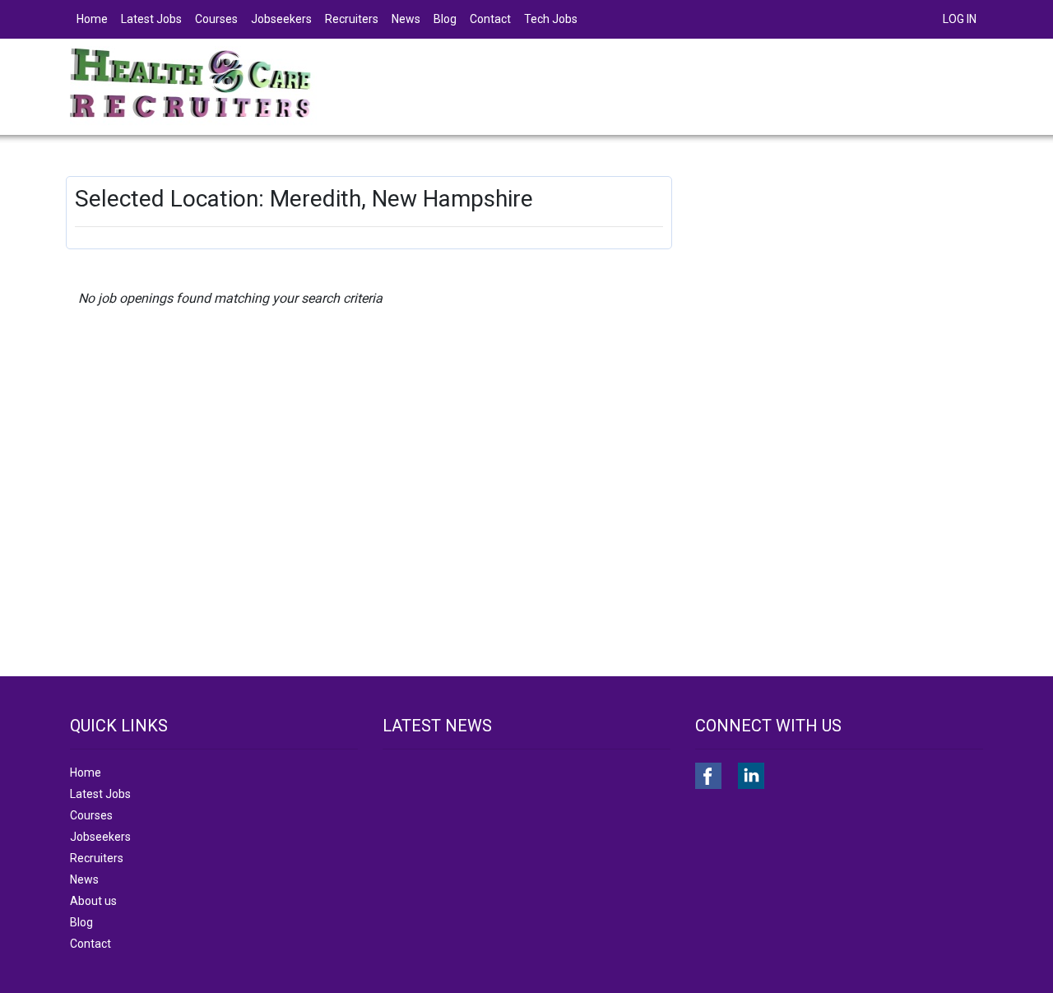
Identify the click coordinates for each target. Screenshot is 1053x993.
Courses (216, 19)
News (406, 19)
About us (93, 900)
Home (92, 19)
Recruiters (351, 19)
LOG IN (959, 19)
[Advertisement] (842, 291)
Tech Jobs (551, 19)
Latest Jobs (151, 19)
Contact (490, 19)
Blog (445, 19)
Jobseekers (281, 19)
